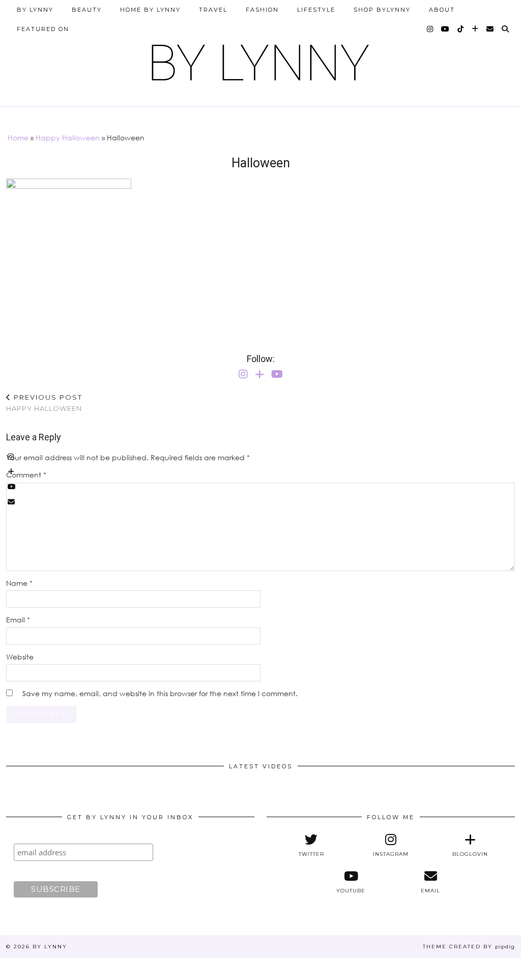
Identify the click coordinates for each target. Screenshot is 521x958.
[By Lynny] (260, 59)
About (442, 9)
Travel (213, 9)
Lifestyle (316, 9)
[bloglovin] (475, 29)
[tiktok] (461, 29)
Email (18, 619)
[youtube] (445, 29)
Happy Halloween (68, 137)
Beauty (87, 9)
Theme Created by (469, 946)
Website (20, 656)
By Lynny (35, 9)
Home (18, 137)
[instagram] (430, 29)
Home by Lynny (150, 9)
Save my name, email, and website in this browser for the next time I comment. (160, 693)
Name (19, 583)
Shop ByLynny (382, 9)
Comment (26, 474)
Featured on (43, 29)
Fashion (262, 9)
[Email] (490, 29)
